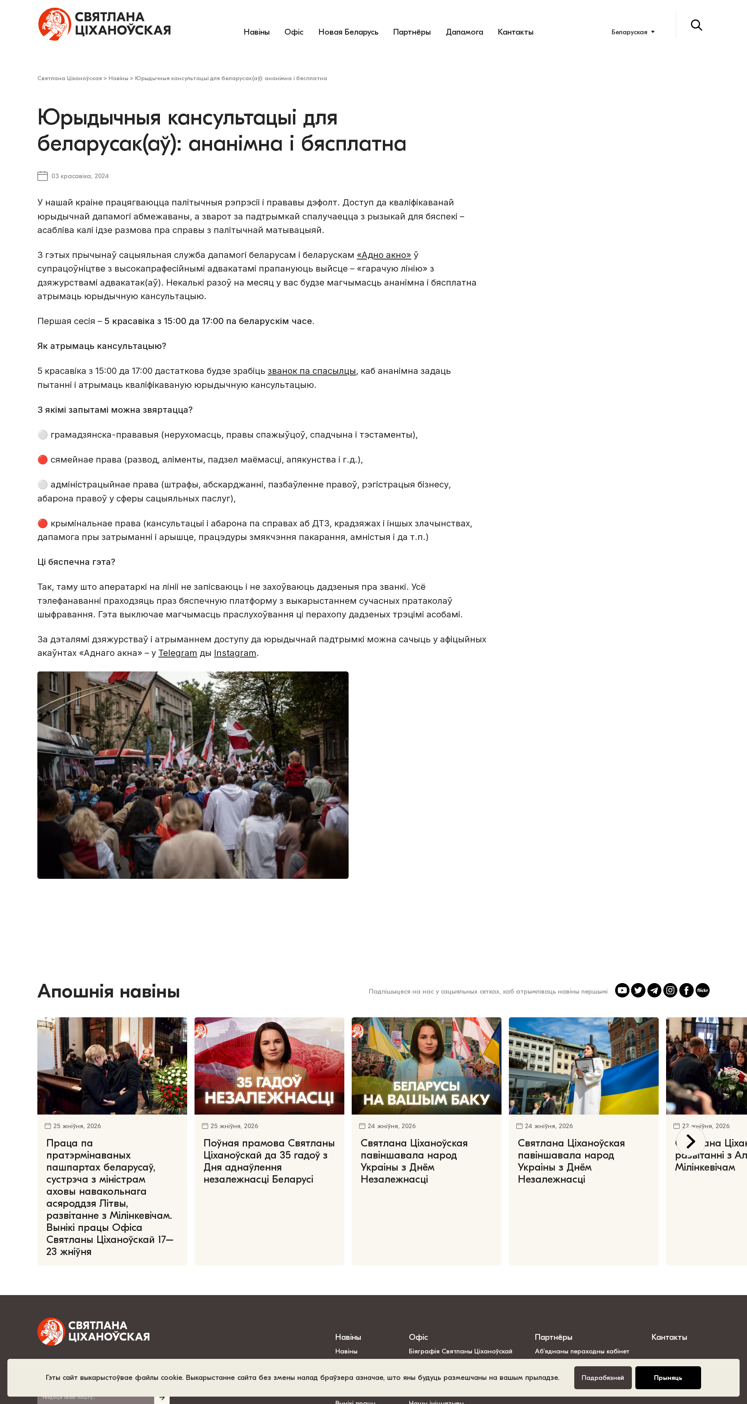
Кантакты (515, 32)
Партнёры (412, 32)
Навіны (257, 32)
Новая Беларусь (349, 32)
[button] (691, 1142)
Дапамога (464, 32)
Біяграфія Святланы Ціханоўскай (460, 1351)
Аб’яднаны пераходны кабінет (582, 1351)
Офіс (293, 32)
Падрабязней (603, 1377)
